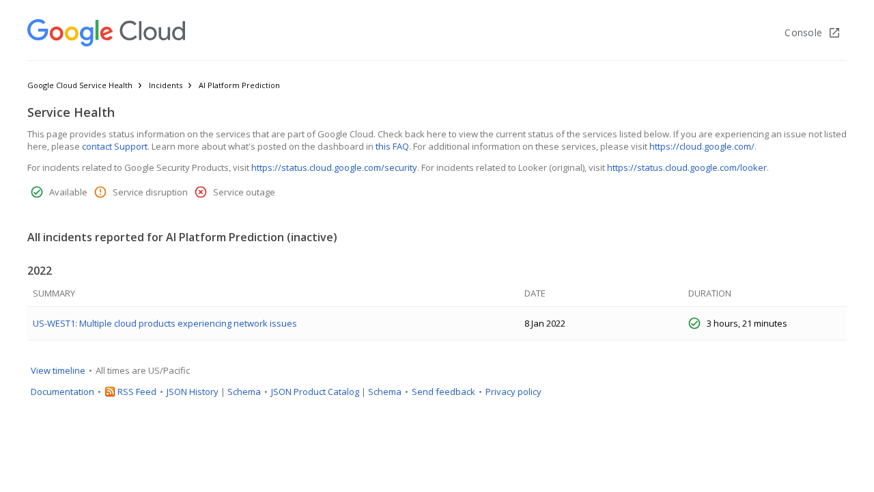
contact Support (114, 146)
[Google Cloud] (106, 32)
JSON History (192, 391)
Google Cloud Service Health (79, 85)
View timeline (58, 370)
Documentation (62, 391)
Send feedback (443, 391)
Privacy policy (513, 391)
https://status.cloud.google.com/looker (687, 167)
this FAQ (392, 146)
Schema (244, 391)
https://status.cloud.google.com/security (334, 167)
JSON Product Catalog (315, 391)
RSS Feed (136, 391)
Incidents (165, 85)
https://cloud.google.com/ (702, 146)
